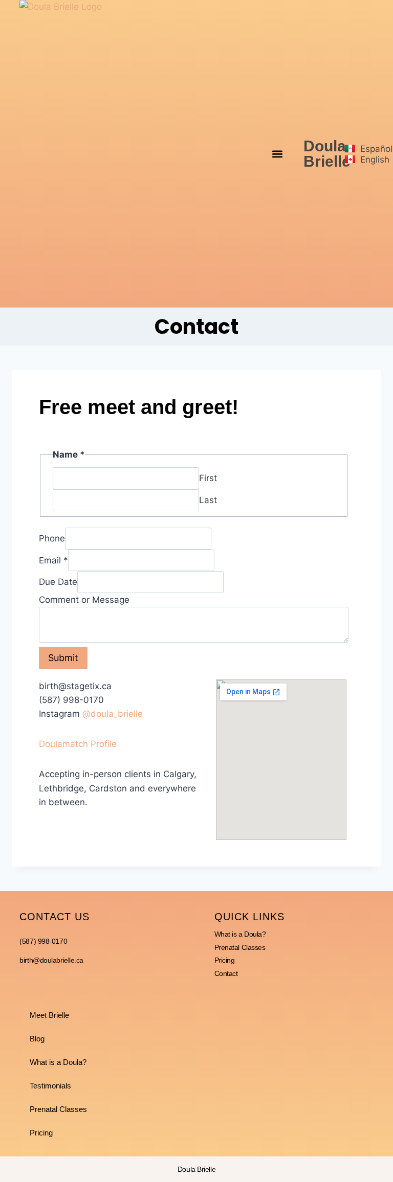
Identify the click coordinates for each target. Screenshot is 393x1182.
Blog (37, 1038)
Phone (52, 538)
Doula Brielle (327, 154)
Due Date (58, 582)
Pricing (224, 960)
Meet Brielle (49, 1015)
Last (208, 500)
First (208, 478)
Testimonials (50, 1085)
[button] (277, 153)
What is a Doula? (240, 934)
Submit (63, 657)
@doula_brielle (112, 714)
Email (53, 560)
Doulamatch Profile (78, 744)
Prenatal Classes (240, 947)
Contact (226, 973)
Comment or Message (84, 600)
